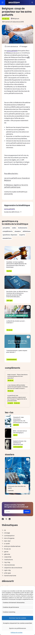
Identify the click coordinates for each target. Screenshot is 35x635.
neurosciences (9, 565)
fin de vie (5, 19)
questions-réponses (10, 235)
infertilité (7, 557)
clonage (7, 533)
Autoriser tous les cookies (17, 618)
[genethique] (14, 2)
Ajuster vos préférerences (17, 628)
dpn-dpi (7, 541)
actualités (6, 228)
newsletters (7, 238)
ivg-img (7, 562)
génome (7, 554)
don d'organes (9, 538)
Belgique (16, 18)
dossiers (18, 231)
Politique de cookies (16, 632)
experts (22, 235)
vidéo (14, 228)
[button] (27, 512)
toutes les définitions (11, 212)
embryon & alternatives (12, 546)
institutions (8, 559)
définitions (26, 231)
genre (6, 551)
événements (22, 228)
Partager (24, 46)
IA (5, 530)
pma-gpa (7, 573)
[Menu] (2, 2)
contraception (9, 535)
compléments (8, 231)
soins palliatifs (9, 209)
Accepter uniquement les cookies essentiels (17, 623)
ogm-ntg (7, 570)
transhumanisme (10, 575)
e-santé (7, 543)
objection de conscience (13, 568)
